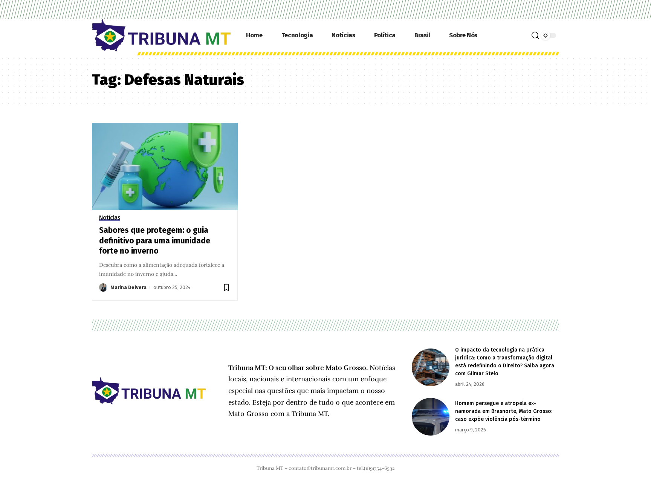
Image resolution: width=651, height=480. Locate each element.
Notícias (109, 218)
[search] (535, 35)
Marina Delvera (128, 287)
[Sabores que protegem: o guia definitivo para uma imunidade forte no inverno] (165, 166)
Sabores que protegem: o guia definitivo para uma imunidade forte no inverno (154, 240)
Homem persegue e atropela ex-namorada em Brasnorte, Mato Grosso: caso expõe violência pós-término (503, 411)
